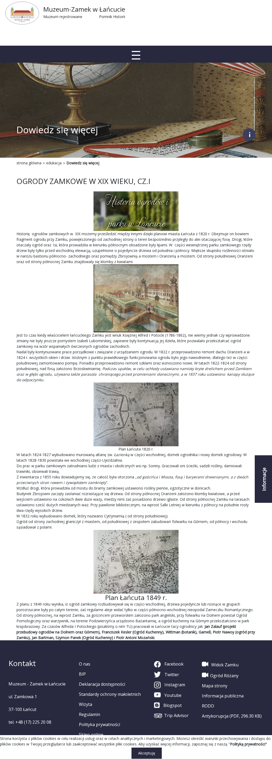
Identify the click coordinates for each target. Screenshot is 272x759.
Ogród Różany (224, 676)
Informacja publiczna (223, 696)
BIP (82, 674)
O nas (84, 664)
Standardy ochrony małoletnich (110, 694)
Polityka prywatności (99, 724)
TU (128, 626)
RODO (208, 706)
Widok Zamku (224, 665)
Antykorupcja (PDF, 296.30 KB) (232, 716)
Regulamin (89, 714)
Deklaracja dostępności (102, 684)
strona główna (28, 162)
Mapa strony (214, 686)
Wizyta (85, 704)
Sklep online (91, 734)
